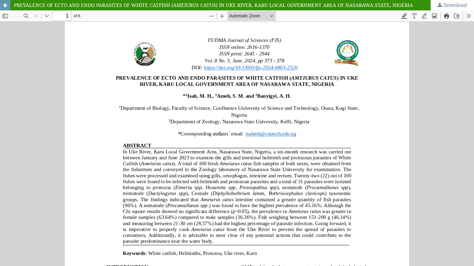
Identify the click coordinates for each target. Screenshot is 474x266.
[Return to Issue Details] (5, 5)
